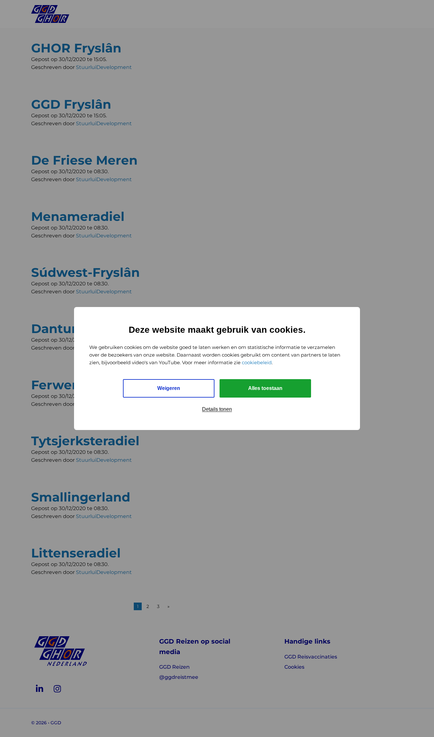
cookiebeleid (257, 362)
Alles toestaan (265, 388)
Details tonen (217, 409)
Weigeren (168, 388)
